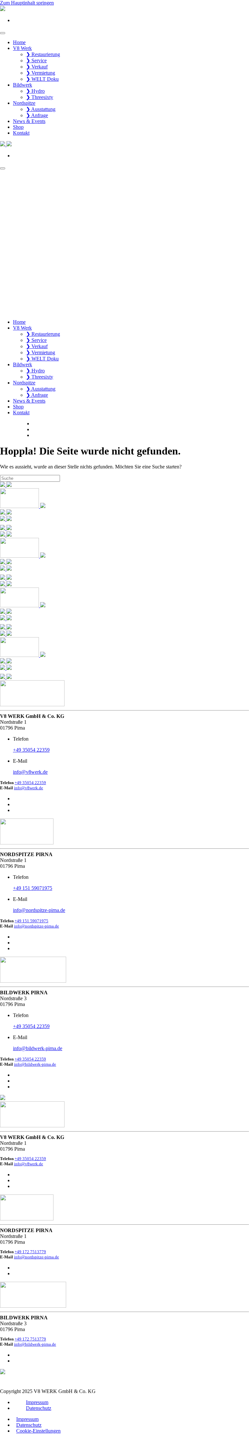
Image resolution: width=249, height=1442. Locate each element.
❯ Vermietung (40, 73)
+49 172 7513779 (30, 1251)
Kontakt (21, 133)
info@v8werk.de (28, 787)
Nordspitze (24, 103)
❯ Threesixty (39, 97)
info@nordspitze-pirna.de (36, 926)
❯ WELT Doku (42, 79)
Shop (18, 127)
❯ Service (36, 60)
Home (19, 42)
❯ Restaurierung (43, 54)
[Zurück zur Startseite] (2, 9)
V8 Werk (22, 48)
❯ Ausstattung (40, 109)
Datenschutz (38, 1408)
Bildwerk (22, 85)
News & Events (29, 121)
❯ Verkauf (37, 66)
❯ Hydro (35, 91)
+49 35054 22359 (30, 782)
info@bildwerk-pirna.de (35, 1064)
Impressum (37, 1402)
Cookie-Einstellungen (38, 1431)
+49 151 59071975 (31, 920)
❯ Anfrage (37, 115)
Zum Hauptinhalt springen (27, 3)
